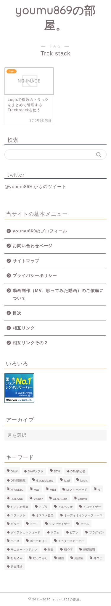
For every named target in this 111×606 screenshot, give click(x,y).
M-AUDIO (17, 489)
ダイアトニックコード (25, 532)
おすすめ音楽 (19, 506)
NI (99, 489)
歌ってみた (40, 558)
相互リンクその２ (30, 343)
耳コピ (98, 558)
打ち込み (16, 558)
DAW (14, 471)
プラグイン (96, 532)
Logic (84, 480)
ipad (67, 480)
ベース (15, 541)
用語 (61, 558)
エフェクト (18, 515)
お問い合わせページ (33, 246)
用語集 (78, 558)
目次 (17, 313)
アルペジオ (65, 506)
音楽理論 (16, 566)
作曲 (51, 549)
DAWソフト (36, 471)
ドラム (55, 532)
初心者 (68, 549)
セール (84, 523)
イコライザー (92, 506)
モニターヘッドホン (24, 549)
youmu (82, 498)
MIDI (53, 489)
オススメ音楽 (45, 515)
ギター (15, 523)
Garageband (45, 480)
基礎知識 (89, 549)
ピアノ (74, 532)
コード (34, 523)
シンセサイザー (59, 523)
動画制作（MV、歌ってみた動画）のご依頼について (58, 294)
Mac (36, 489)
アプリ (43, 506)
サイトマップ (26, 261)
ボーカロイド (39, 541)
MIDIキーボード (76, 489)
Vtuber (38, 498)
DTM (57, 471)
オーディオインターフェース (83, 515)
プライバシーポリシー (35, 275)
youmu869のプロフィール (40, 231)
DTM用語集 (18, 480)
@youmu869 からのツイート (35, 186)
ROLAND (17, 498)
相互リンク (24, 328)
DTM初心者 (78, 471)
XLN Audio (60, 498)
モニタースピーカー (71, 541)
